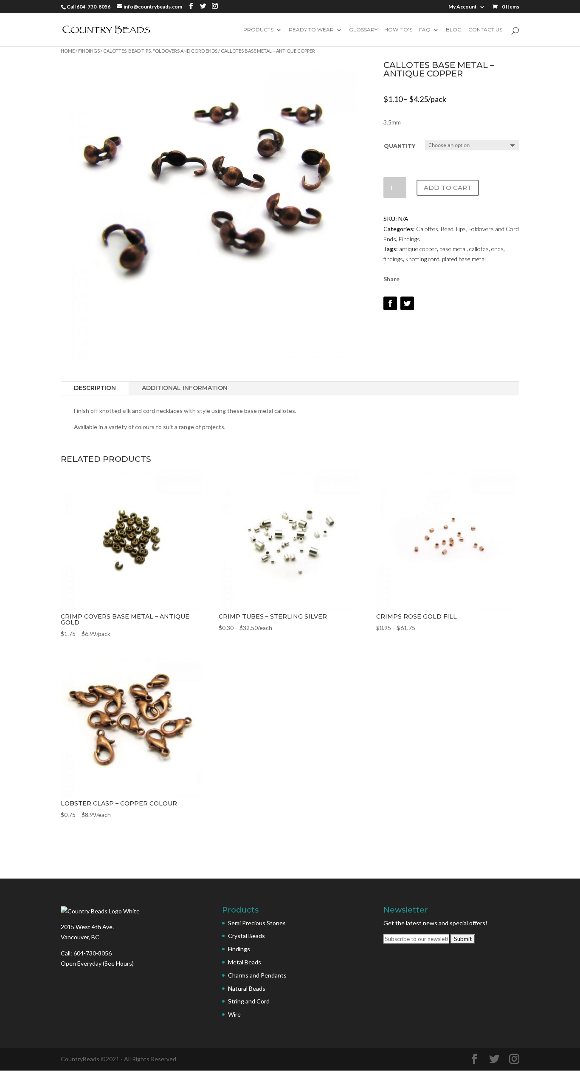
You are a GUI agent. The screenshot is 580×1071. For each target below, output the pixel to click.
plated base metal (464, 259)
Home (68, 51)
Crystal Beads (246, 935)
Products (258, 30)
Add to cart (448, 188)
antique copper (418, 248)
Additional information (185, 388)
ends (497, 248)
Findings (89, 51)
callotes (479, 248)
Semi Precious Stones (257, 923)
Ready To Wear (311, 30)
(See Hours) (118, 963)
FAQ (425, 30)
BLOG (454, 30)
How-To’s (398, 30)
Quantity (399, 145)
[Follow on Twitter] (407, 303)
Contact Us (485, 30)
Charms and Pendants (257, 975)
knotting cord (422, 259)
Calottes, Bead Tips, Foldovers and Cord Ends (160, 51)
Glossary (363, 30)
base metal (453, 248)
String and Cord (249, 1001)
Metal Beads (244, 962)
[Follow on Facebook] (390, 303)
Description (95, 388)
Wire (234, 1014)
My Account (462, 7)
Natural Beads (246, 988)
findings (393, 259)
